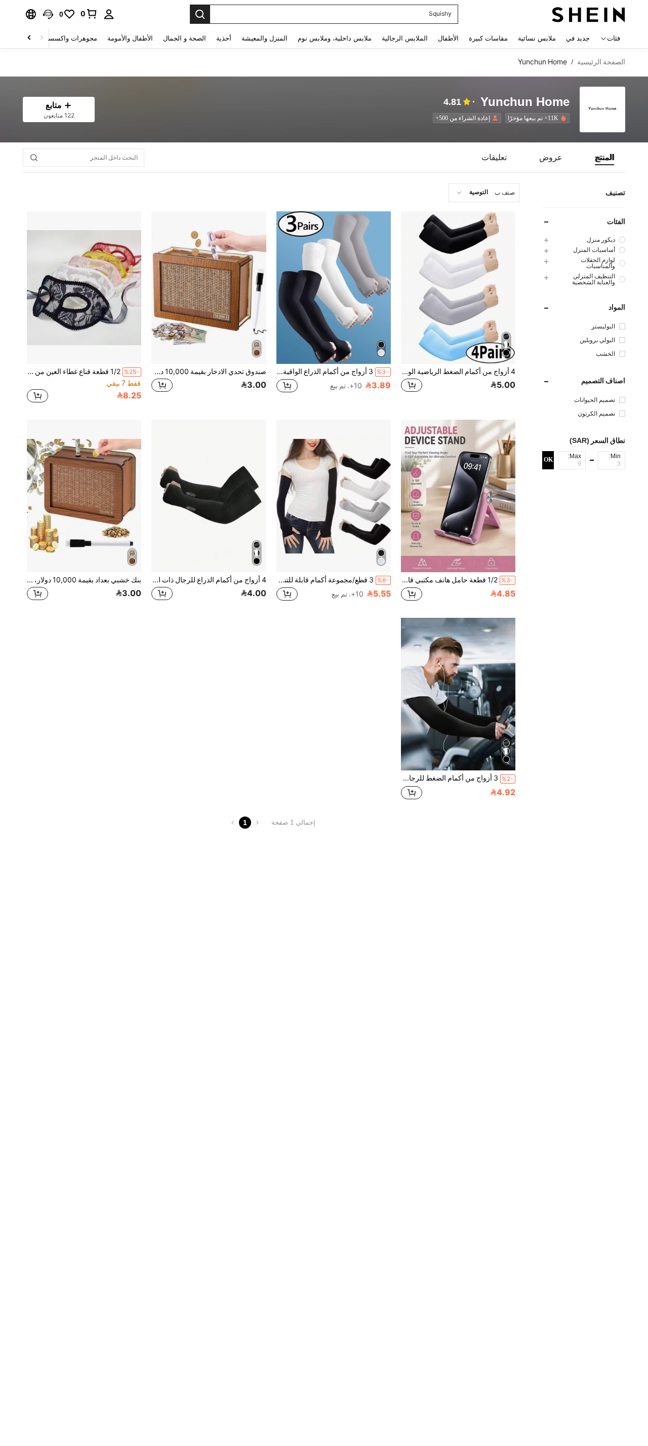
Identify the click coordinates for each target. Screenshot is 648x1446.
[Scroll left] (41, 38)
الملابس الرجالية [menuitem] (405, 38)
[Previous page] (257, 823)
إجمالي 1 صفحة (293, 822)
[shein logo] (588, 14)
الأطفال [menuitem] (448, 38)
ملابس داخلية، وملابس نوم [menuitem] (335, 38)
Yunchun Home (525, 102)
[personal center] (109, 14)
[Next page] (233, 823)
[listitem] (535, 118)
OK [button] (548, 459)
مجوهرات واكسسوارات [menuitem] (64, 38)
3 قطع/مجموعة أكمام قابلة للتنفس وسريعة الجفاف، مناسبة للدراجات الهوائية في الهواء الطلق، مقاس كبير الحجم (332, 580)
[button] (48, 14)
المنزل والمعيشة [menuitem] (264, 38)
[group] (583, 239)
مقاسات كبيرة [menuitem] (488, 38)
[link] (89, 14)
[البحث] (200, 14)
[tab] (604, 157)
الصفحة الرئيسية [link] (601, 62)
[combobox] (484, 192)
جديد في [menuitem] (578, 38)
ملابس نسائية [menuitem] (537, 38)
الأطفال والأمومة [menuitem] (130, 38)
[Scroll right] (29, 38)
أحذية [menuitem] (223, 38)
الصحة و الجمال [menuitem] (184, 38)
